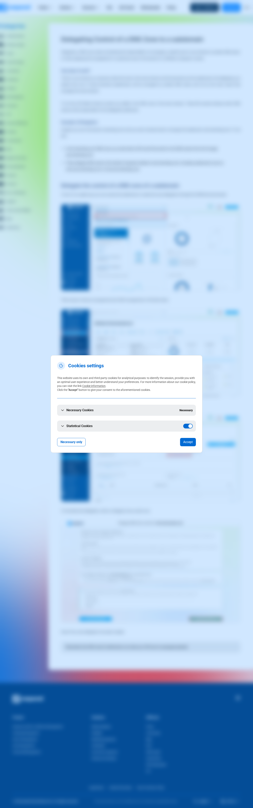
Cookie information (94, 385)
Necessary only (71, 442)
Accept (188, 442)
